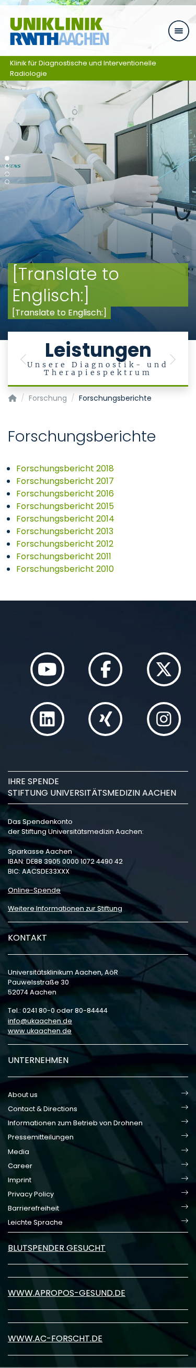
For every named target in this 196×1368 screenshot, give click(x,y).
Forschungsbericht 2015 (65, 506)
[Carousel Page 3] (7, 174)
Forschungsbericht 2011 (63, 556)
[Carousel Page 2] (7, 166)
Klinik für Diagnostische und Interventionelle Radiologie (83, 68)
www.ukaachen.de (40, 1030)
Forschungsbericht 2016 (65, 494)
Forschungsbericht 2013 (64, 531)
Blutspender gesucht (57, 1248)
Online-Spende (34, 890)
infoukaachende (40, 1020)
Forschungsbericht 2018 (65, 468)
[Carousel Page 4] (7, 181)
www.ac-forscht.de (55, 1338)
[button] (23, 359)
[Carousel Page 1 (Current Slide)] (7, 158)
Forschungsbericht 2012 (64, 544)
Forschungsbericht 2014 (65, 519)
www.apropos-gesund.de (66, 1293)
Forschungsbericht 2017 (65, 481)
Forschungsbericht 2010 (65, 569)
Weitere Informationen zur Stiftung (65, 908)
